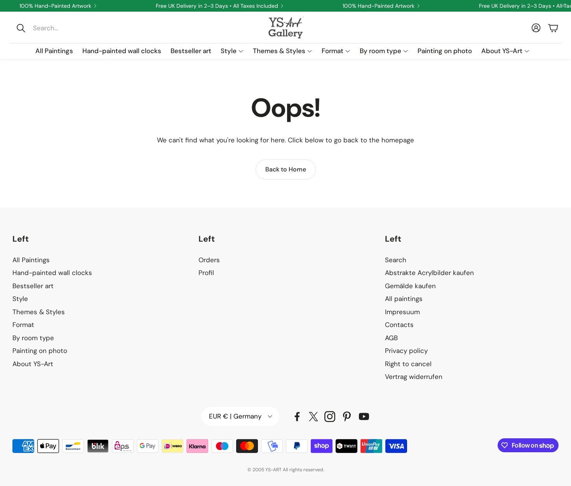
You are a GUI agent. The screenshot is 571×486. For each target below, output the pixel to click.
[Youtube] (364, 416)
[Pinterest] (346, 416)
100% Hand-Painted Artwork (55, 6)
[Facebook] (297, 416)
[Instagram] (329, 416)
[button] (64, 28)
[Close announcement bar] (563, 6)
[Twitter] (313, 416)
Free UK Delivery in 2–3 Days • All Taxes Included (217, 6)
